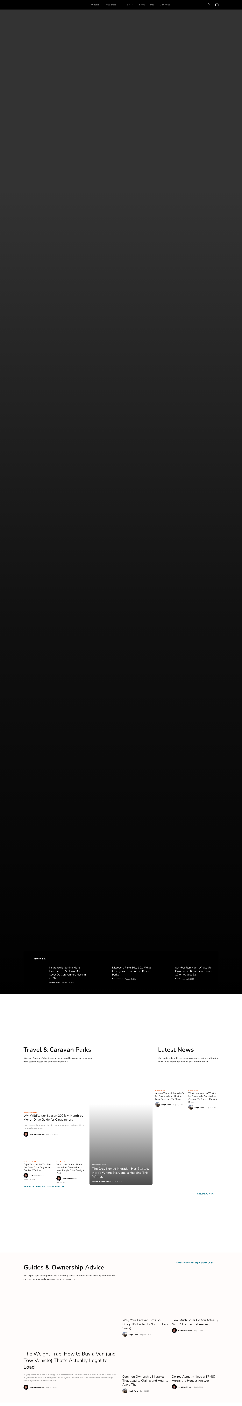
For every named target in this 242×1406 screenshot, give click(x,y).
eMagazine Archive (36, 747)
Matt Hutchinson (37, 150)
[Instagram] (184, 756)
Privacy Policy (134, 744)
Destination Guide (30, 128)
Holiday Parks (84, 730)
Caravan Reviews (35, 734)
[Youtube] (191, 756)
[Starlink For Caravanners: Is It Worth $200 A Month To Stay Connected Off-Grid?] (110, 530)
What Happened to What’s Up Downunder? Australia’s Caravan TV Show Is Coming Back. (202, 113)
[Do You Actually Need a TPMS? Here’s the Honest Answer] (195, 373)
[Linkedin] (198, 756)
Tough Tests (32, 737)
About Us (132, 730)
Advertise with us (136, 747)
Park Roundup (61, 178)
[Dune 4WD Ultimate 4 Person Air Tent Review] (108, 462)
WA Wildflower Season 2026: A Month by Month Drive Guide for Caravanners (53, 133)
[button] (209, 5)
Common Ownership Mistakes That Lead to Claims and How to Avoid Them (145, 397)
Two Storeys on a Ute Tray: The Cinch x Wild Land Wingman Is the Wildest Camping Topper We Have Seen (50, 486)
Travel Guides (84, 734)
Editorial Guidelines (137, 737)
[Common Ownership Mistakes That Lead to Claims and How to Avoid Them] (145, 373)
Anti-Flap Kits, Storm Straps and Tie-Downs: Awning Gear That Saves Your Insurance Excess (178, 513)
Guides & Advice (34, 744)
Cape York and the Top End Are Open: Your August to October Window (37, 183)
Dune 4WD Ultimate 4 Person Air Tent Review (107, 482)
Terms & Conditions (137, 741)
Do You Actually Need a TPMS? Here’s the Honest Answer (193, 395)
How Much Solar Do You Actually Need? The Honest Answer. (195, 338)
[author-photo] (26, 150)
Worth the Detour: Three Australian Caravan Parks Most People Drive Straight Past (70, 185)
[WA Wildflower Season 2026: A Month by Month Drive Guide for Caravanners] (55, 105)
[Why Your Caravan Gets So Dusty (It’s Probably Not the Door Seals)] (145, 317)
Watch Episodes (34, 730)
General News (160, 107)
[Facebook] (177, 756)
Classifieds (82, 741)
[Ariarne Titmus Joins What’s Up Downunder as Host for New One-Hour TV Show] (170, 94)
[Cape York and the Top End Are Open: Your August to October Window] (39, 165)
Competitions (83, 737)
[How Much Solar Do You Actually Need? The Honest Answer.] (195, 317)
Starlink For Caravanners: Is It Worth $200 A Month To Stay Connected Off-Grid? (53, 522)
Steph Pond (166, 121)
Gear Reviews (33, 741)
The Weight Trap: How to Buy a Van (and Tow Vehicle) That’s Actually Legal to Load (70, 376)
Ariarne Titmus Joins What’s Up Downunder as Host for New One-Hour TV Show (169, 112)
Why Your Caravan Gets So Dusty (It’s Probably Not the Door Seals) (145, 340)
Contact (131, 734)
